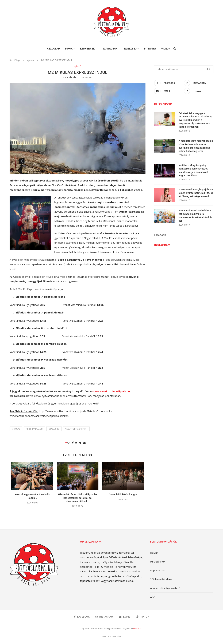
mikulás (16, 429)
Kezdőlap (53, 48)
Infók (69, 48)
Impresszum (157, 570)
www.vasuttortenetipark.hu (111, 391)
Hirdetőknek (157, 561)
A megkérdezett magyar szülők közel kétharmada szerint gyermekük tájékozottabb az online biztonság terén (196, 145)
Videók (165, 48)
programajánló (34, 429)
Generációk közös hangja (123, 494)
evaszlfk (137, 628)
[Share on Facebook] (73, 442)
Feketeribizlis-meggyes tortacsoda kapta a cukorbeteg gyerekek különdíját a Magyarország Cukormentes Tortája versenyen (195, 120)
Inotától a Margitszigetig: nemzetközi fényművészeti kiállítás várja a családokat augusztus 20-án (193, 170)
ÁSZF (153, 597)
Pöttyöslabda (69, 77)
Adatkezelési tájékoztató (165, 588)
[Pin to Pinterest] (80, 442)
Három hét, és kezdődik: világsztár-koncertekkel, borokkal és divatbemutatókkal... (77, 498)
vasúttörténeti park (76, 429)
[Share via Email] (84, 442)
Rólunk (154, 552)
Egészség (130, 48)
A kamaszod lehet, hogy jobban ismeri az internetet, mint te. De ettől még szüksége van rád (196, 193)
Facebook (160, 235)
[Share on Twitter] (76, 442)
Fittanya (150, 48)
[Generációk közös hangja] (123, 476)
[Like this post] (68, 442)
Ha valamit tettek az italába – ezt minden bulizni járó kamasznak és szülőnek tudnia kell (195, 215)
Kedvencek (87, 48)
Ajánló (30, 60)
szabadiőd (54, 429)
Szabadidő (109, 48)
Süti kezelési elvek (161, 579)
